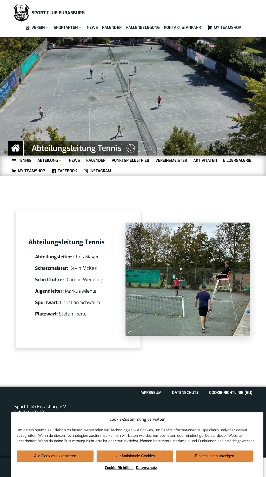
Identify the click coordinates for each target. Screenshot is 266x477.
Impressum (150, 392)
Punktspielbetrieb (130, 160)
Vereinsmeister (171, 160)
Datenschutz (146, 467)
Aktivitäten (205, 160)
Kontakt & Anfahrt (183, 27)
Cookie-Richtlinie (119, 467)
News (92, 27)
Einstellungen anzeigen (214, 456)
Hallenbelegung (143, 27)
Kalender (112, 27)
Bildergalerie (237, 160)
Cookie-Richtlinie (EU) (230, 392)
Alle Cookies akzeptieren (55, 456)
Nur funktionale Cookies (135, 456)
